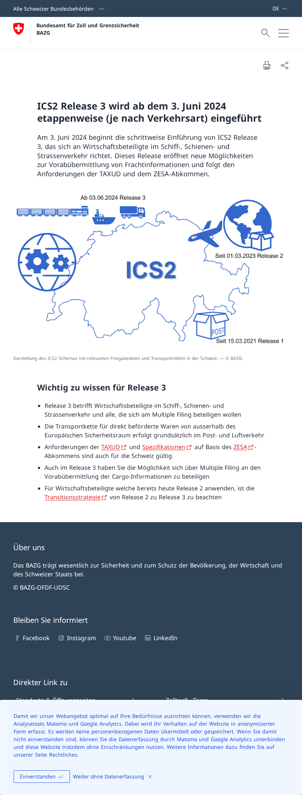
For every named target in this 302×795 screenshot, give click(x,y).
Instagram (81, 638)
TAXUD (110, 447)
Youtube (124, 638)
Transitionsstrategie (73, 497)
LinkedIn (165, 638)
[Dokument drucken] (266, 65)
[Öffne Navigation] (284, 33)
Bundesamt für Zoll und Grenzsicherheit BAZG (88, 29)
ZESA (240, 447)
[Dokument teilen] (284, 65)
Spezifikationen (163, 447)
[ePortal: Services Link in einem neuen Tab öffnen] (269, 8)
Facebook (36, 638)
